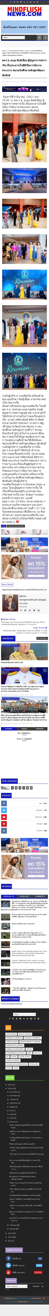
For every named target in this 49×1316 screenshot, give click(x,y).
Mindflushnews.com (23, 1298)
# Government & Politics (16, 526)
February (13, 1225)
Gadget (29, 1049)
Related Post (8, 638)
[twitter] (14, 2)
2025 (10, 1085)
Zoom (16, 1068)
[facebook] (11, 2)
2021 (10, 1241)
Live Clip (37, 1053)
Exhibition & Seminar (14, 1045)
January (13, 1229)
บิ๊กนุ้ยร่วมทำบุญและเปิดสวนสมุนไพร (22, 1144)
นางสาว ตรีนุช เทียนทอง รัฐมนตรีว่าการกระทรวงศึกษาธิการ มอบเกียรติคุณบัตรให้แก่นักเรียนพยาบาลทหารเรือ (29, 935)
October (13, 1099)
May (11, 1114)
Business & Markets (33, 1038)
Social (14, 1057)
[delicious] (37, 2)
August (12, 1107)
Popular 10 (8, 896)
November (14, 1096)
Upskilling (34, 1064)
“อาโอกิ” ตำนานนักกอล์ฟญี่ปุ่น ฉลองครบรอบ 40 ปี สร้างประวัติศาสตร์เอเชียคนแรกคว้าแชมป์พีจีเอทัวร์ (29, 972)
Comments (40, 896)
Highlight (24, 896)
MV (7, 1057)
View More (43, 638)
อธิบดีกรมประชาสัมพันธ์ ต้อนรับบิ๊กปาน (23, 1173)
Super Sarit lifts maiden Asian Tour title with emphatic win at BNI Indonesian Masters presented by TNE (29, 953)
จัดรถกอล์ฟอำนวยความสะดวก (23, 924)
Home (4, 51)
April (11, 1118)
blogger (8, 729)
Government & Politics (16, 51)
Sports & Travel (12, 1060)
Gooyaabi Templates (36, 1302)
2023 (10, 1233)
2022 (10, 1237)
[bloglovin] (21, 2)
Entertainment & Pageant (30, 1042)
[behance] (31, 2)
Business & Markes (14, 1038)
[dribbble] (24, 2)
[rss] (27, 2)
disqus (24, 729)
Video (8, 1068)
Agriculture (11, 1034)
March (12, 1122)
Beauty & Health (25, 1034)
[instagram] (34, 2)
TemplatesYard (11, 1302)
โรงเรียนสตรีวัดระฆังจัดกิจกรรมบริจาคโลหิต (24, 1195)
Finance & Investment (15, 1049)
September (14, 1103)
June (11, 1110)
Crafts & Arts (12, 1042)
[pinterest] (17, 2)
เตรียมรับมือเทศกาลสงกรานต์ (12, 662)
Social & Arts (24, 1057)
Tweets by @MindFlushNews (11, 1004)
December (14, 1092)
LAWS (29, 1053)
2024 (10, 1088)
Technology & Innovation (16, 1064)
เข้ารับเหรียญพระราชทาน (22, 979)
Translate (13, 1289)
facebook (40, 729)
